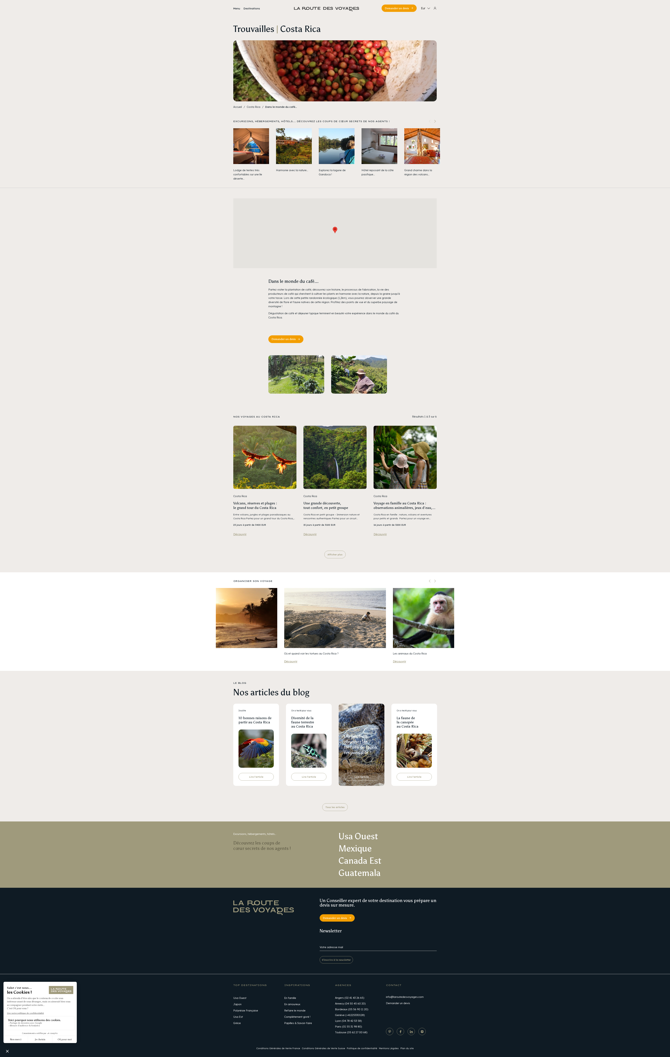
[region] (335, 154)
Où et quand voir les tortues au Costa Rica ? (311, 653)
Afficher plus (335, 554)
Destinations (252, 8)
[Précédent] (429, 581)
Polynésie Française (245, 1010)
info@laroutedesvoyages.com (405, 997)
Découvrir (240, 534)
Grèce (237, 1023)
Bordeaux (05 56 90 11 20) (351, 1009)
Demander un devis (397, 8)
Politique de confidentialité (362, 1048)
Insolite (242, 710)
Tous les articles (335, 807)
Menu (236, 8)
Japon (237, 1004)
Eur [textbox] (423, 8)
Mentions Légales (389, 1048)
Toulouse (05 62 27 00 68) (351, 1032)
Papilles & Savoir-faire (298, 1023)
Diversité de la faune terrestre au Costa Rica (302, 722)
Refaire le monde (295, 1010)
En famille (290, 998)
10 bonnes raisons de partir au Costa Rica (255, 720)
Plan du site (407, 1048)
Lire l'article (256, 776)
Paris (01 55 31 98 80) (348, 1026)
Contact (393, 985)
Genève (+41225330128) (350, 1015)
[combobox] (425, 8)
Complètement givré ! (297, 1016)
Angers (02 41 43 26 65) (349, 997)
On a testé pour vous (301, 710)
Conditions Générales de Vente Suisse (323, 1048)
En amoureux (292, 1004)
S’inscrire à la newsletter (336, 959)
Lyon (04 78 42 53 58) (348, 1020)
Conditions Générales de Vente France (278, 1048)
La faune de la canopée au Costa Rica (407, 722)
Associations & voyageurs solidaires (361, 728)
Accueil (237, 107)
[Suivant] (435, 121)
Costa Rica (253, 107)
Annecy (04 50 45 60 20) (350, 1003)
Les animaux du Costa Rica (410, 653)
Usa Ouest (239, 998)
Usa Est (238, 1016)
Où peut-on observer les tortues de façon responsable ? (360, 744)
